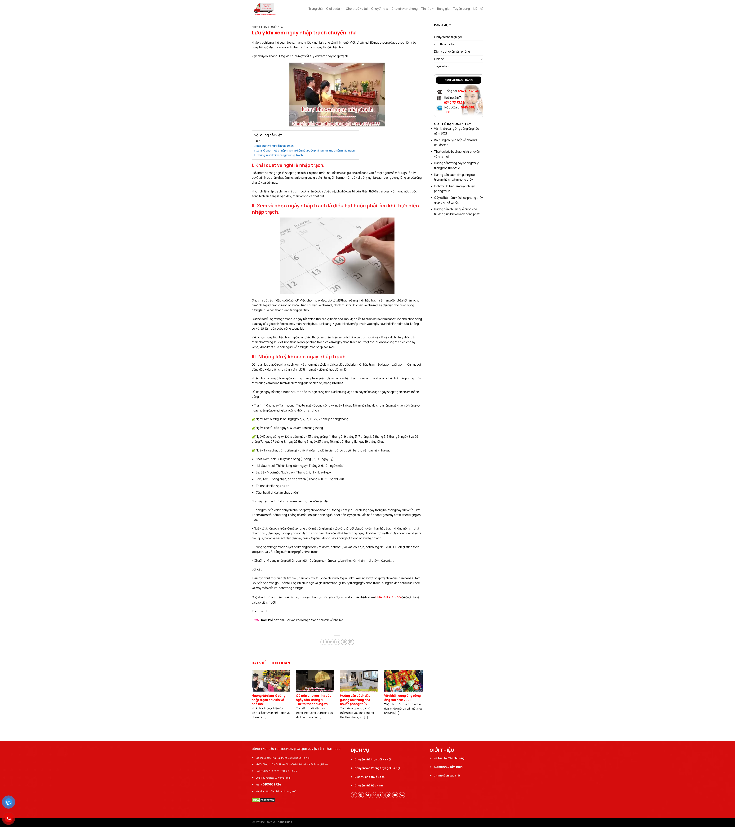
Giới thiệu (333, 9)
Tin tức (426, 9)
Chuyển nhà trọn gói (265, 583)
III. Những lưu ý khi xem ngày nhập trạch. (278, 155)
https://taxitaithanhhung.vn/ (280, 791)
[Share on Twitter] (330, 642)
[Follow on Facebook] (354, 795)
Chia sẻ (439, 59)
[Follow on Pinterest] (388, 795)
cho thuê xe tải (444, 44)
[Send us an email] (375, 795)
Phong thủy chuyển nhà (267, 26)
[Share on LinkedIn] (351, 642)
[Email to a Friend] (337, 642)
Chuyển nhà (379, 9)
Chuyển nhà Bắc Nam (368, 785)
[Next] (417, 691)
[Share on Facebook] (323, 642)
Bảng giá (443, 9)
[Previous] (257, 691)
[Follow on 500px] (402, 795)
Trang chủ (315, 9)
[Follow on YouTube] (395, 795)
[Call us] (381, 795)
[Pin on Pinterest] (344, 642)
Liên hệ (478, 9)
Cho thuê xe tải (357, 9)
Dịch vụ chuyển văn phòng (452, 51)
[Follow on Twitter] (368, 795)
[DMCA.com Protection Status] (263, 800)
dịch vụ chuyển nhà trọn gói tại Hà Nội (315, 597)
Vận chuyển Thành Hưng (268, 56)
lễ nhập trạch (273, 191)
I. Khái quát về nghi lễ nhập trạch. (274, 145)
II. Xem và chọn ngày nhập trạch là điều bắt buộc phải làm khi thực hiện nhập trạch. (304, 150)
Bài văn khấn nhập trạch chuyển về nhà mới (315, 620)
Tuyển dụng (461, 9)
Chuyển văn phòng (404, 9)
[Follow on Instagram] (361, 795)
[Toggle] (481, 59)
